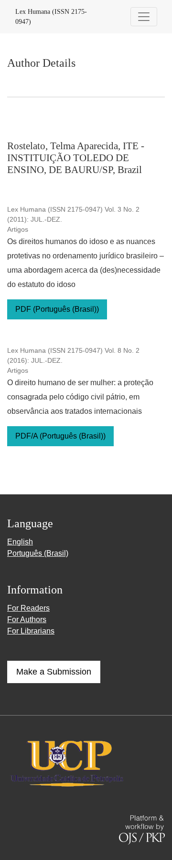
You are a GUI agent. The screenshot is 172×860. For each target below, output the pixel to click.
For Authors (26, 619)
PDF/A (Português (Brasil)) (60, 436)
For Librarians (30, 631)
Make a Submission (53, 671)
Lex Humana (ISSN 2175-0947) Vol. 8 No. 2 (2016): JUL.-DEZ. (73, 355)
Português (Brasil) (37, 553)
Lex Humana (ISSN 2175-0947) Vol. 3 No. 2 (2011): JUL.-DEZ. (73, 214)
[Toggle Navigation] (143, 16)
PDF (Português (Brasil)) (57, 309)
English (20, 542)
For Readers (28, 608)
